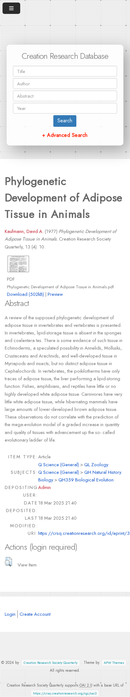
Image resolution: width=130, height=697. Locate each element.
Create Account (35, 614)
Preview (55, 294)
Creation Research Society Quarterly (51, 662)
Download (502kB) (25, 294)
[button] (8, 561)
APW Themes (114, 662)
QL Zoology (96, 464)
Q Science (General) (58, 464)
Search (64, 120)
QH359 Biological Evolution (86, 479)
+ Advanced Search (64, 135)
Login (10, 614)
